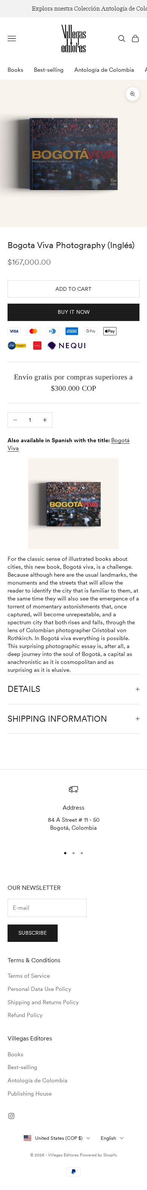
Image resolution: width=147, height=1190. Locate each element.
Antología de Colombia (104, 69)
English (108, 1138)
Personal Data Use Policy (39, 989)
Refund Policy (25, 1015)
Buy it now (74, 312)
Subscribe (32, 933)
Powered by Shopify (98, 1155)
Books (15, 69)
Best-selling (49, 69)
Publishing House (30, 1093)
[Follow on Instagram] (11, 1116)
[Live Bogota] (73, 503)
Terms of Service (29, 975)
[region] (73, 812)
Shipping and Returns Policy (43, 1002)
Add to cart (73, 289)
